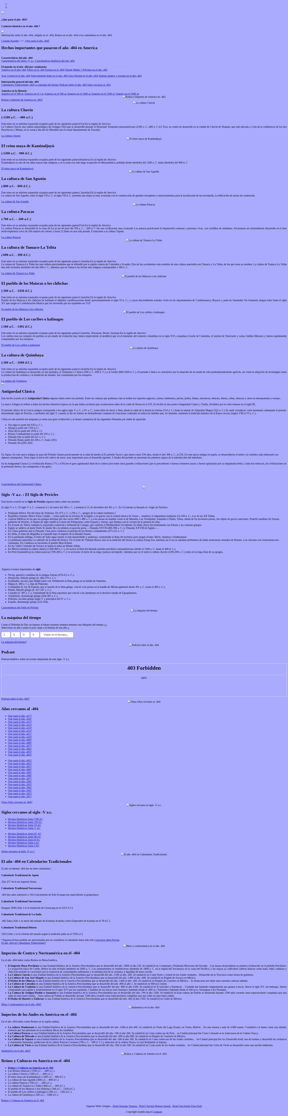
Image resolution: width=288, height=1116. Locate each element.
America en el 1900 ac (127, 93)
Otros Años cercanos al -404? (16, 802)
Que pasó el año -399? (20, 772)
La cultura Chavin (10, 135)
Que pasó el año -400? (20, 769)
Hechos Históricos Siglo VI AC (24, 825)
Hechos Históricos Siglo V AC (24, 828)
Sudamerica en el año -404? (15, 1050)
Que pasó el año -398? (20, 775)
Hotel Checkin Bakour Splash (155, 1106)
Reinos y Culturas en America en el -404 (22, 1100)
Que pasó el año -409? (20, 739)
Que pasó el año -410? (20, 736)
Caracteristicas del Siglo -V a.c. (17, 60)
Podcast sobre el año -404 (73, 84)
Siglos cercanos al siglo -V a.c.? (18, 851)
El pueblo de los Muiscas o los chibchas (22, 309)
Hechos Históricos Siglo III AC (24, 836)
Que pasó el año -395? (20, 784)
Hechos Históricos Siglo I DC (24, 845)
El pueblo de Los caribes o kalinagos (20, 345)
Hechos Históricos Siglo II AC (24, 839)
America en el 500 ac (12, 93)
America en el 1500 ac (103, 93)
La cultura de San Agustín (15, 201)
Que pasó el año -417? (20, 715)
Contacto (157, 1111)
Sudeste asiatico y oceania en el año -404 (120, 75)
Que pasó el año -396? (20, 781)
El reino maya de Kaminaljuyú (17, 168)
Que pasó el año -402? (20, 763)
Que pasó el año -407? (20, 745)
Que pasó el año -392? (20, 793)
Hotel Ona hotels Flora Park (187, 1106)
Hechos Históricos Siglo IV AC (24, 833)
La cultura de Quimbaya (14, 381)
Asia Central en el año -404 (15, 75)
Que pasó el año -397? (20, 778)
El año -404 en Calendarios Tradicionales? (23, 943)
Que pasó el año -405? (20, 751)
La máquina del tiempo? (14, 642)
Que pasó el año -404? (20, 754)
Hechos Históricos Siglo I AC (23, 842)
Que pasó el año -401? (20, 766)
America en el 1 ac (34, 93)
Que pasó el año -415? (20, 721)
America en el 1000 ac (79, 93)
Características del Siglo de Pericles (19, 607)
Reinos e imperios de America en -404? (22, 99)
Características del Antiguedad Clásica (21, 484)
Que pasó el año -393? (20, 790)
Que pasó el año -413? (20, 727)
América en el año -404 (13, 69)
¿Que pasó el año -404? (37, 40)
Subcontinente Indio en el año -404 (49, 75)
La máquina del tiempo (47, 84)
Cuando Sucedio (10, 40)
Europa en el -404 (54, 69)
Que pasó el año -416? (20, 718)
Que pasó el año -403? (20, 760)
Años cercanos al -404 (98, 84)
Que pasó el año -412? (20, 730)
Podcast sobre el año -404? (15, 698)
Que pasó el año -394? (20, 787)
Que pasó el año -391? (20, 796)
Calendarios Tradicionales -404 (17, 84)
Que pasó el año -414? (20, 724)
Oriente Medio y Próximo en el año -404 (86, 69)
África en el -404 (35, 69)
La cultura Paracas (11, 237)
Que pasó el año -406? (20, 748)
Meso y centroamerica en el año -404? (21, 1004)
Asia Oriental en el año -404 (83, 75)
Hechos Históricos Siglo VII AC (25, 822)
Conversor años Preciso (106, 940)
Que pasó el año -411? (20, 733)
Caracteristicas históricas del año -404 (54, 60)
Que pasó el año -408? (20, 742)
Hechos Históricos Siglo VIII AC (25, 819)
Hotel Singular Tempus (125, 1106)
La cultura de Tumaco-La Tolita (18, 273)
